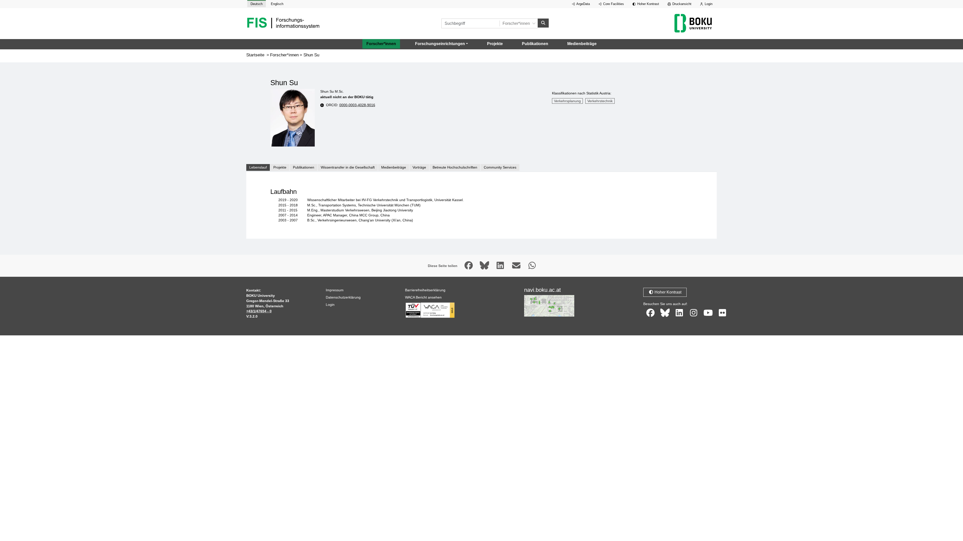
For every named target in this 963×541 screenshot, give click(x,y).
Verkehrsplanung (567, 101)
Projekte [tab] (279, 167)
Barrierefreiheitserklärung (425, 290)
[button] (441, 44)
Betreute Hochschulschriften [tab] (455, 167)
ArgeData (583, 4)
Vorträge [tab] (419, 167)
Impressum (335, 290)
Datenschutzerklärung (343, 297)
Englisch (277, 4)
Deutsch (257, 4)
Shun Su (311, 55)
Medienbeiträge (582, 44)
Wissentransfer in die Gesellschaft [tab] (348, 167)
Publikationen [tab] (303, 167)
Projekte (495, 44)
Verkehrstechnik (600, 101)
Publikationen (535, 44)
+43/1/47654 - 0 (259, 311)
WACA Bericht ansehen (423, 297)
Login (708, 4)
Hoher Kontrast (647, 4)
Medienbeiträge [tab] (393, 167)
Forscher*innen (381, 44)
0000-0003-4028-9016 (357, 105)
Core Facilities (613, 4)
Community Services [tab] (500, 167)
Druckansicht (681, 4)
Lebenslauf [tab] (258, 167)
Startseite (255, 55)
